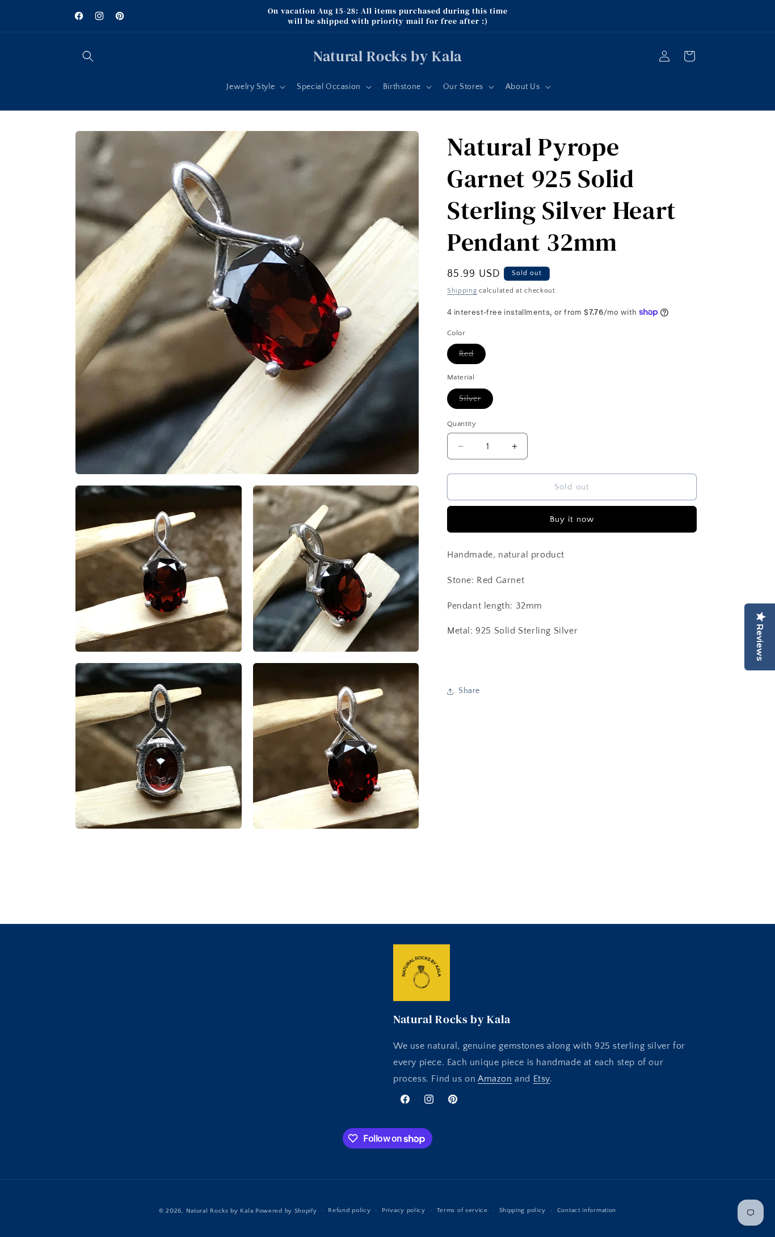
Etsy (541, 1079)
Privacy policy (404, 1210)
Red (472, 356)
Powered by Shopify (286, 1211)
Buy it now (572, 519)
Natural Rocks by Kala (220, 1211)
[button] (87, 56)
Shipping (462, 290)
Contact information (586, 1210)
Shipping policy (522, 1210)
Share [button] (469, 691)
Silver (476, 401)
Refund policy (349, 1210)
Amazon (495, 1079)
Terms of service (462, 1210)
